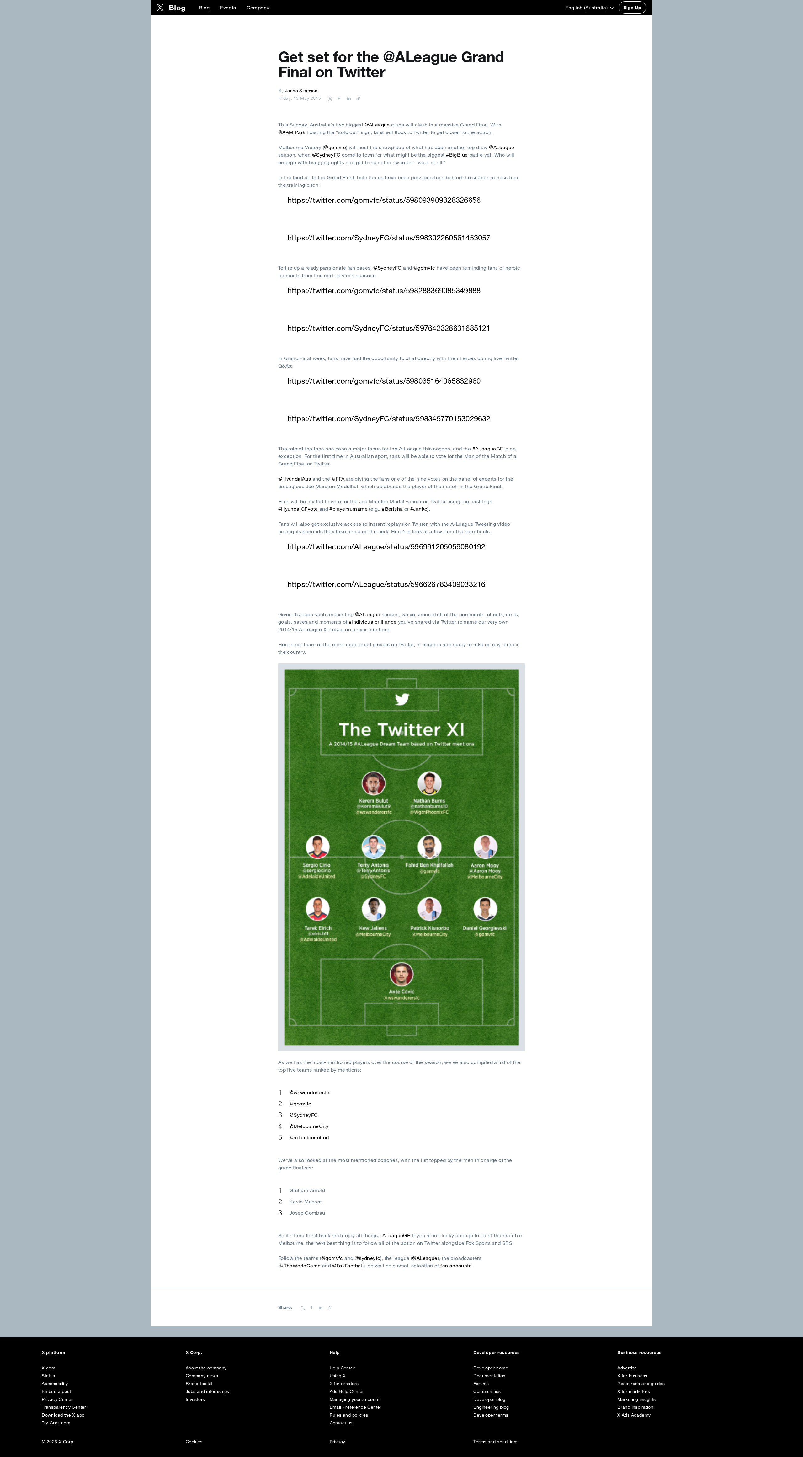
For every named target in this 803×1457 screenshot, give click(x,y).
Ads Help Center (347, 1391)
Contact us (341, 1423)
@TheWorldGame (300, 1265)
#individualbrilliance (372, 622)
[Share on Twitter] (330, 98)
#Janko (418, 509)
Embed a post (56, 1391)
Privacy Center (57, 1399)
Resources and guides (641, 1383)
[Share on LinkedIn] (348, 98)
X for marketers (633, 1391)
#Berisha (392, 509)
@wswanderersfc (310, 1092)
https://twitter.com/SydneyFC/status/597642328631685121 (389, 328)
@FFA (338, 479)
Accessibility (55, 1383)
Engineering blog (491, 1407)
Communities (487, 1391)
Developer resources (496, 1352)
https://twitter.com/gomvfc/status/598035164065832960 (384, 380)
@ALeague (377, 124)
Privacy (337, 1441)
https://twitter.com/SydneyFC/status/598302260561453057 (389, 237)
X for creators (344, 1383)
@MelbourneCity (309, 1126)
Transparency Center (64, 1407)
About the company (206, 1368)
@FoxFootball (348, 1265)
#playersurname (348, 509)
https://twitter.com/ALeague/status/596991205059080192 (387, 546)
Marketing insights (636, 1399)
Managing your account (355, 1399)
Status (48, 1376)
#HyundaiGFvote (298, 509)
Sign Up (632, 7)
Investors (195, 1399)
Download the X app (63, 1415)
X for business (632, 1376)
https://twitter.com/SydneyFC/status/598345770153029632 (389, 418)
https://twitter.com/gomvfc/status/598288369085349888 (384, 290)
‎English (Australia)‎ (587, 7)
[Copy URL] (357, 98)
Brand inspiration (635, 1407)
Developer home (490, 1368)
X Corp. (194, 1352)
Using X (338, 1376)
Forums (481, 1383)
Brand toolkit (199, 1383)
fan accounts (455, 1265)
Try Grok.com (56, 1423)
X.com (48, 1368)
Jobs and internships (207, 1391)
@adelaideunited (309, 1137)
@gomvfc (335, 147)
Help (335, 1352)
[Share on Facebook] (338, 98)
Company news (202, 1376)
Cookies (194, 1441)
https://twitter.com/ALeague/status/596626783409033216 (387, 584)
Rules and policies (349, 1415)
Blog (204, 7)
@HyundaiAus (294, 479)
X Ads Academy (634, 1415)
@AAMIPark (292, 132)
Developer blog (489, 1399)
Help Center (342, 1368)
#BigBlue (457, 155)
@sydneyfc (367, 1258)
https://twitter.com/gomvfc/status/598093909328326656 (384, 200)
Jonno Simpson (301, 91)
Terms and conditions (495, 1441)
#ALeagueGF (487, 448)
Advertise (627, 1368)
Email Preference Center (356, 1407)
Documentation (489, 1376)
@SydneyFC (326, 155)
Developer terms (490, 1415)
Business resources (639, 1352)
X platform (54, 1352)
